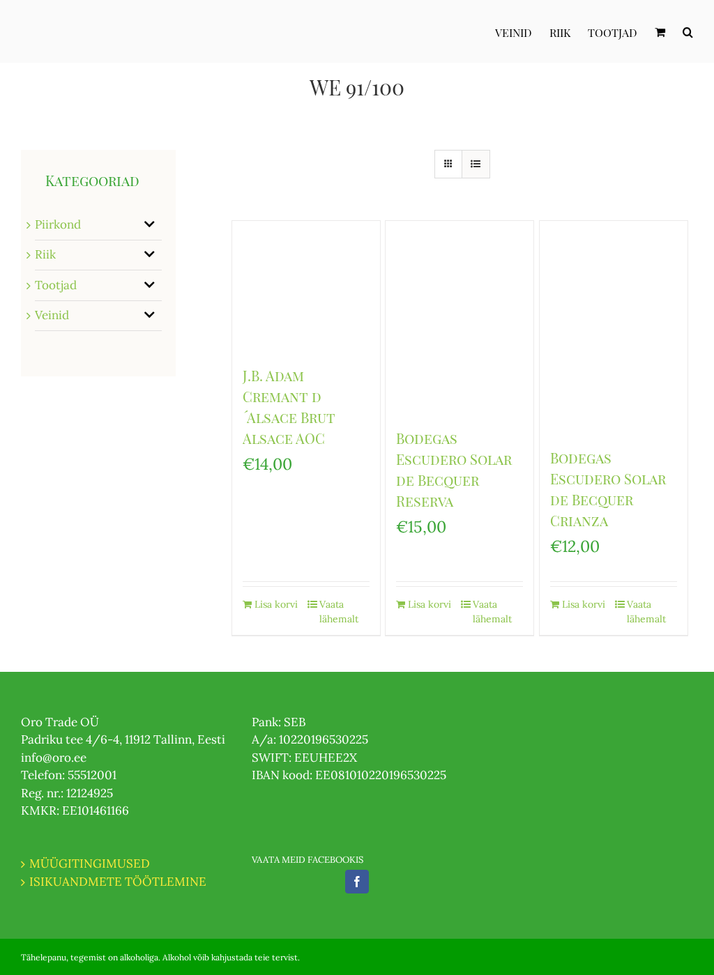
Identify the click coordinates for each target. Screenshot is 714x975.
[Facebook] (357, 881)
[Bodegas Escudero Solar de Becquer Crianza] (614, 327)
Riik (45, 254)
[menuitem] (522, 31)
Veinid (52, 315)
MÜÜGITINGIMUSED (89, 863)
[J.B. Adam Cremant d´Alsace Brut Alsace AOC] (306, 286)
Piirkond (58, 224)
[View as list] (475, 164)
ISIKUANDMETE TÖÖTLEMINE (117, 881)
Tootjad (56, 285)
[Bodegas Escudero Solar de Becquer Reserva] (459, 317)
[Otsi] (688, 31)
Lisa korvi (276, 604)
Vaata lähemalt (338, 611)
